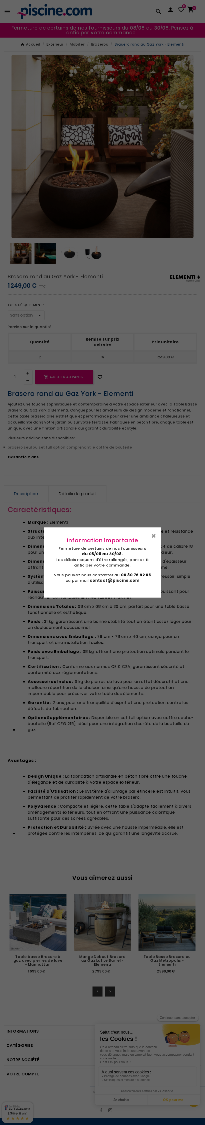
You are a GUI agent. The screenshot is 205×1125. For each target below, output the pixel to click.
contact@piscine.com (114, 580)
